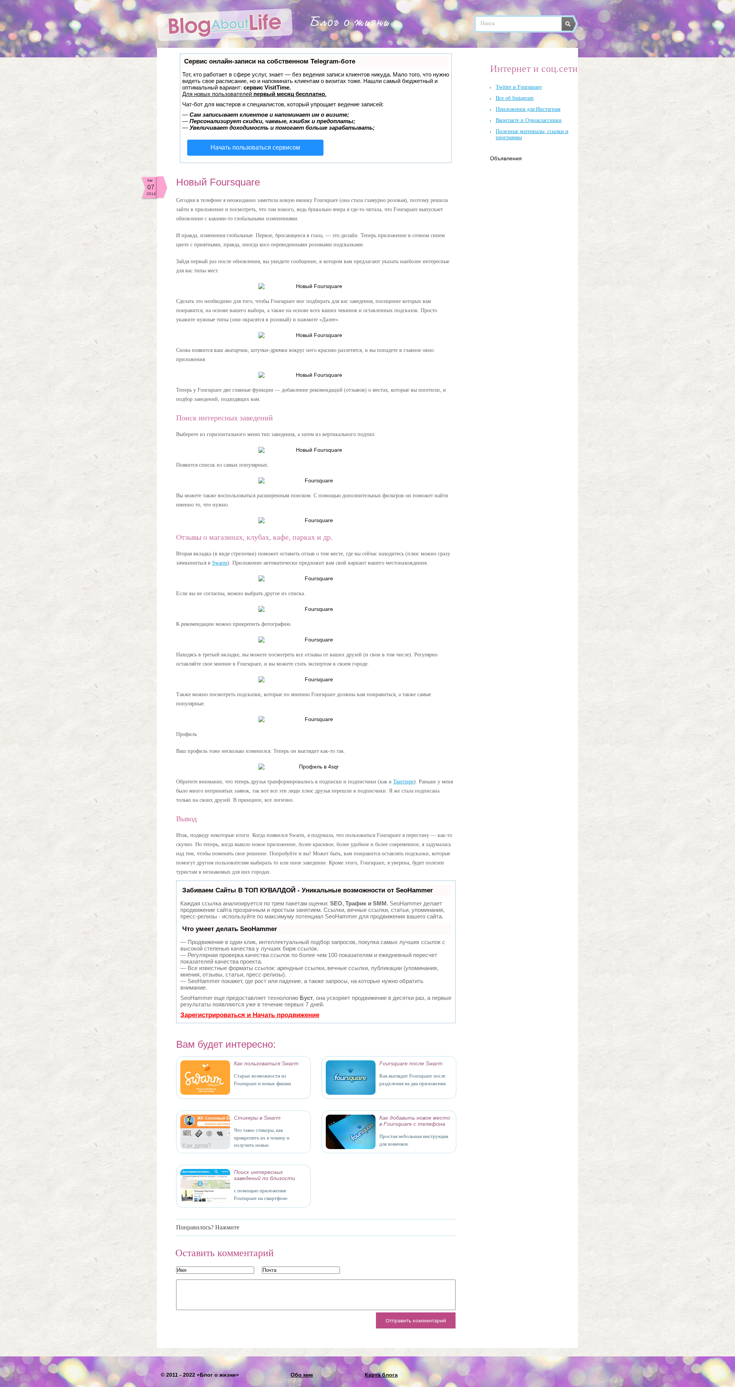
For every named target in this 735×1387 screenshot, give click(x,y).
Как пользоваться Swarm (266, 1063)
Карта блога (381, 1375)
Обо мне (302, 1375)
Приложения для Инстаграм (528, 109)
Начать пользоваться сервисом (255, 147)
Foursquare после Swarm (411, 1063)
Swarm (219, 563)
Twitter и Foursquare (519, 87)
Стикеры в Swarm (257, 1118)
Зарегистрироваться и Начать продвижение (249, 1015)
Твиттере (403, 782)
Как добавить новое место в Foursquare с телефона (414, 1121)
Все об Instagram (515, 98)
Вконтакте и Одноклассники (529, 120)
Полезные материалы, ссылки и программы (532, 134)
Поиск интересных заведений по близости (264, 1175)
